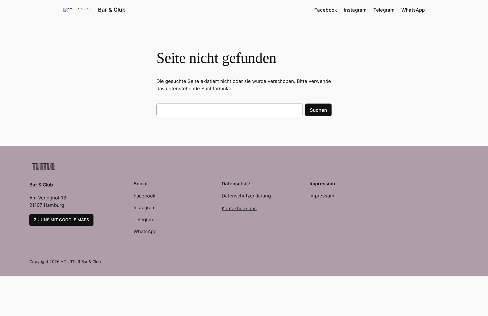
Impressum (322, 196)
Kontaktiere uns (239, 208)
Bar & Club (112, 9)
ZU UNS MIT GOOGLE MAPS (61, 219)
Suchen (318, 110)
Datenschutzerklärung (246, 196)
